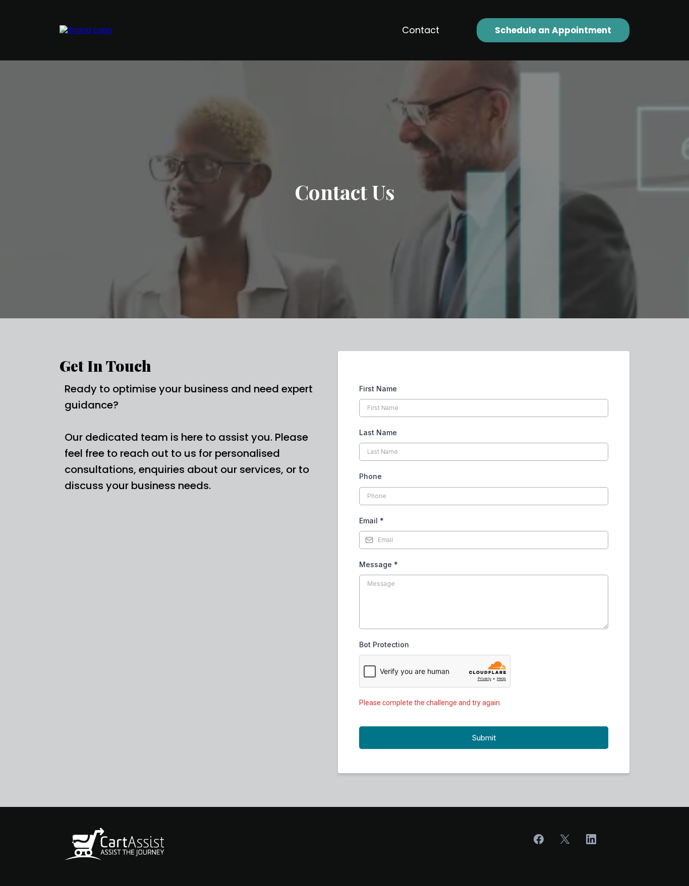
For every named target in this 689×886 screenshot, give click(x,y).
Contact (420, 30)
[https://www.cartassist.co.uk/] (86, 30)
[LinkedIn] (591, 839)
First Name (378, 388)
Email (371, 520)
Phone (370, 476)
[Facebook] (539, 839)
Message (378, 564)
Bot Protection (384, 644)
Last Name (378, 432)
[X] (565, 839)
